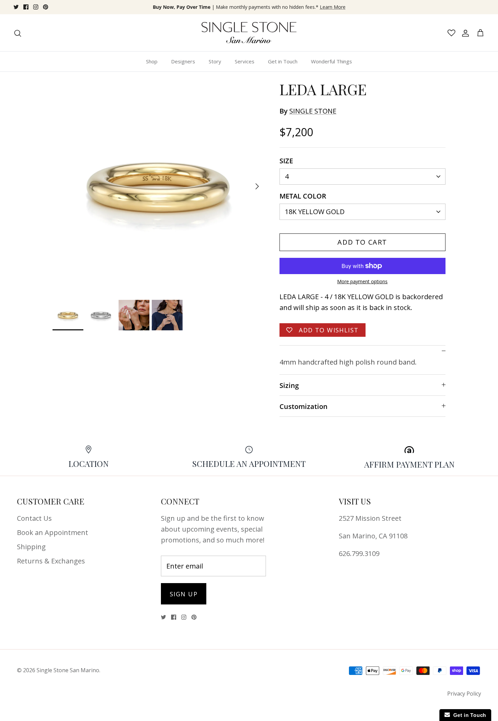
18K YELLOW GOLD (315, 211)
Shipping (31, 546)
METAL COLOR (302, 196)
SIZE (286, 160)
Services (244, 61)
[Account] (464, 32)
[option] (159, 186)
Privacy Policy (464, 693)
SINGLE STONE (312, 111)
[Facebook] (25, 6)
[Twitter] (16, 6)
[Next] (257, 186)
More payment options (362, 282)
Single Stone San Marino (68, 670)
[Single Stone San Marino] (249, 33)
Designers (183, 61)
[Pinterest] (45, 6)
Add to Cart (362, 242)
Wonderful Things (331, 61)
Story (215, 61)
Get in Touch (282, 61)
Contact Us (34, 518)
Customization (303, 406)
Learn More (333, 7)
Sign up (184, 594)
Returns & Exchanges (51, 560)
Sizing (289, 385)
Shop (152, 61)
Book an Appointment (52, 532)
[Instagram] (35, 6)
